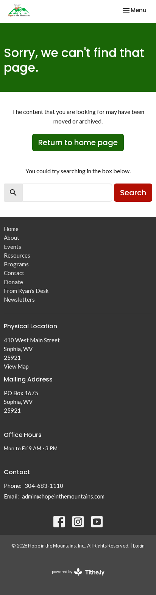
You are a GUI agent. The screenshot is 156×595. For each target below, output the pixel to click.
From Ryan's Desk (26, 290)
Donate (13, 282)
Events (12, 246)
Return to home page (78, 142)
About (11, 237)
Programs (16, 264)
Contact (14, 272)
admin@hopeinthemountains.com (63, 496)
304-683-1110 (44, 485)
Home (11, 228)
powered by (74, 578)
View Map (16, 366)
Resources (17, 255)
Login (139, 546)
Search (133, 192)
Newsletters (19, 299)
